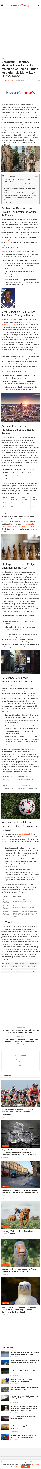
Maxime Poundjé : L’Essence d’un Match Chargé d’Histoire (18, 185)
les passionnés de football (25, 834)
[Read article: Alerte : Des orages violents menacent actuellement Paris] (5, 1418)
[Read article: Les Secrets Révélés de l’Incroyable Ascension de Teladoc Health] (5, 1381)
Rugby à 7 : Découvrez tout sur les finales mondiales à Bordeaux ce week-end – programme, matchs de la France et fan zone (18, 1152)
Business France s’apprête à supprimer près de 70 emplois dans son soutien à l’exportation (24, 1398)
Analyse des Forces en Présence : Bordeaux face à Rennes (19, 189)
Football (4, 966)
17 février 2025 (20, 80)
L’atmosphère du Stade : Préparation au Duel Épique (20, 195)
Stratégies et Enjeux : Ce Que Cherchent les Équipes (20, 193)
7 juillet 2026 (5, 1117)
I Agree (25, 1466)
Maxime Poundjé (7, 969)
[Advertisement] (20, 33)
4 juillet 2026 (5, 1236)
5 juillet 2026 (5, 1198)
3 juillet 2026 (5, 1274)
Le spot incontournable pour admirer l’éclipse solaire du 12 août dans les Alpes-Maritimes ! (24, 1427)
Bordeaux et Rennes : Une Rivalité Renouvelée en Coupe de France (19, 180)
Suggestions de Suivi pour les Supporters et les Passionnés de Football (18, 199)
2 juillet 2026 (5, 1314)
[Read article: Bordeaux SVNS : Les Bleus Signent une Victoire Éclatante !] (20, 1215)
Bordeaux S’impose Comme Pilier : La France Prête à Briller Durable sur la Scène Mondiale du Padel (20, 1192)
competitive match (19, 963)
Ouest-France (19, 969)
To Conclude (7, 202)
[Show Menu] (2, 5)
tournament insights (28, 972)
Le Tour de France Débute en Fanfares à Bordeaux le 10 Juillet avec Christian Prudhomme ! (17, 1111)
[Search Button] (39, 5)
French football (14, 966)
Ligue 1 (23, 966)
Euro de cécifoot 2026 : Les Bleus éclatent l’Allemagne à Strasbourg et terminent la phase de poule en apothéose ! (24, 1408)
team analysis (16, 972)
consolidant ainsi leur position (17, 526)
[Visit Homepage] (20, 5)
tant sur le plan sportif (8, 240)
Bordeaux (8, 58)
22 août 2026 (14, 1356)
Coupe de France (32, 963)
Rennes (27, 969)
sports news (6, 972)
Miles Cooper (8, 80)
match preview (32, 966)
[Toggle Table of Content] (35, 176)
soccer (34, 969)
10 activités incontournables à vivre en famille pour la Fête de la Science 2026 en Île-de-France (23, 1371)
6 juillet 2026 (5, 1157)
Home (3, 58)
